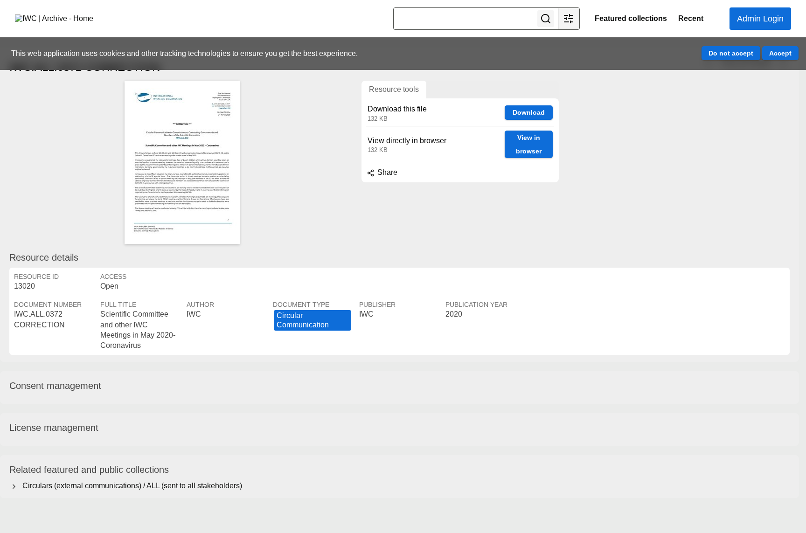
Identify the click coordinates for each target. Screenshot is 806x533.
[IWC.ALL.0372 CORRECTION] (181, 162)
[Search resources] (545, 18)
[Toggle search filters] (568, 18)
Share (386, 172)
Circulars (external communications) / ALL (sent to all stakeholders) (130, 486)
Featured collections (631, 18)
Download (529, 112)
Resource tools (394, 89)
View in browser (529, 144)
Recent (690, 18)
